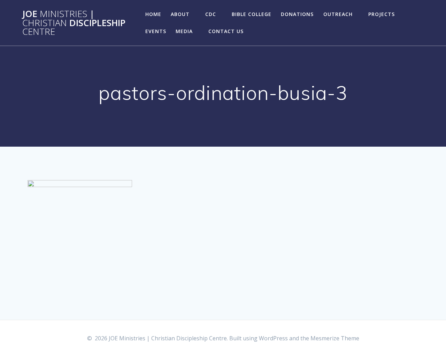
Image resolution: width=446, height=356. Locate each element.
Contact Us (226, 31)
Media (184, 31)
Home (153, 14)
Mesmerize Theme (334, 338)
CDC (210, 14)
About (180, 14)
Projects (381, 14)
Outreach (338, 14)
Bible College (251, 14)
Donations (297, 14)
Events (155, 31)
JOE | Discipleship (73, 22)
